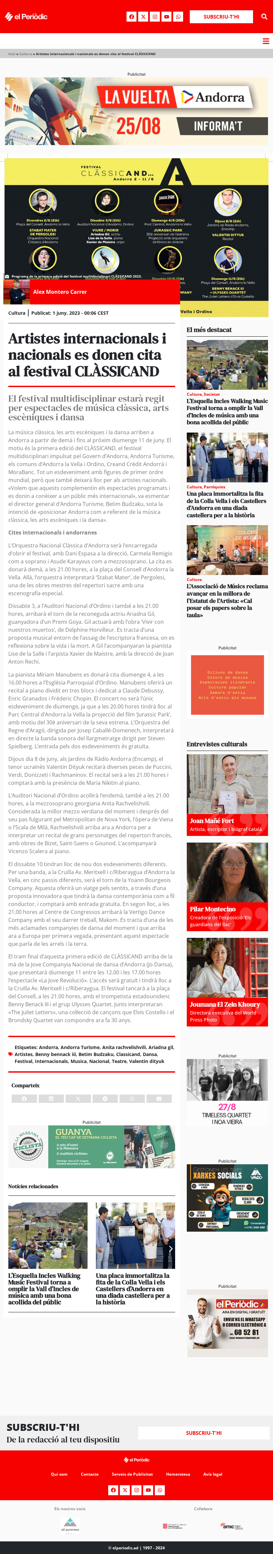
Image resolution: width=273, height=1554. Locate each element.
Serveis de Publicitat (132, 1474)
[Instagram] (155, 17)
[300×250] (227, 716)
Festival (23, 1061)
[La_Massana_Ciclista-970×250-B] (91, 1166)
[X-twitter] (143, 17)
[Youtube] (166, 17)
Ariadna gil (160, 1047)
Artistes (24, 1054)
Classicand (128, 1054)
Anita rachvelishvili (124, 1047)
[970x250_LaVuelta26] (136, 143)
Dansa (150, 1054)
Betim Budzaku (96, 1054)
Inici (11, 53)
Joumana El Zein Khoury (225, 1004)
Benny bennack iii (55, 1054)
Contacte (90, 1474)
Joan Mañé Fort (212, 820)
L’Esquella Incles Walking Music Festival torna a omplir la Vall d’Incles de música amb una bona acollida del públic (44, 1289)
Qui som (59, 1474)
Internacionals (51, 1061)
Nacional (99, 1061)
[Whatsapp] (178, 17)
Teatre (119, 1061)
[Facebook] (131, 17)
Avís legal (212, 1474)
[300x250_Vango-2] (227, 1229)
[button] (264, 16)
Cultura (25, 53)
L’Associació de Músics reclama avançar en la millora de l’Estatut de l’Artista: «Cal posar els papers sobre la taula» (227, 600)
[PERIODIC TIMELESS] (227, 1124)
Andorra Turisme (80, 1047)
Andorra (48, 1047)
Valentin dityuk (146, 1061)
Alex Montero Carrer (60, 291)
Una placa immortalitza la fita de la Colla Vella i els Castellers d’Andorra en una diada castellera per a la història (133, 1289)
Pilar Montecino (213, 909)
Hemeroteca (178, 1474)
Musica (79, 1061)
